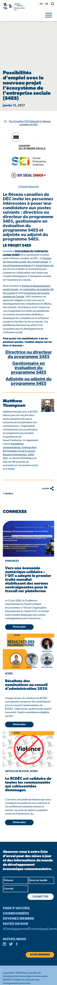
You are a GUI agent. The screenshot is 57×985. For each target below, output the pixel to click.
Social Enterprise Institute (16, 265)
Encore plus (19, 627)
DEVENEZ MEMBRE (18, 918)
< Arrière (8, 493)
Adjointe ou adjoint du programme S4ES (28, 381)
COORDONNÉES (16, 913)
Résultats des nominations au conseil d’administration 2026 (26, 685)
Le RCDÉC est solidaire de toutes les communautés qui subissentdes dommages (28, 784)
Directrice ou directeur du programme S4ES (28, 354)
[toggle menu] (48, 15)
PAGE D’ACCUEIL (16, 908)
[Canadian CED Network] (14, 7)
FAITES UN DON (15, 924)
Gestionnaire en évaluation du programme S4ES (28, 368)
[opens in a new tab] (28, 539)
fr (46, 4)
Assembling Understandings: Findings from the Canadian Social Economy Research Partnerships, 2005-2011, (20, 451)
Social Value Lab (45, 265)
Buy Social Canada (38, 262)
